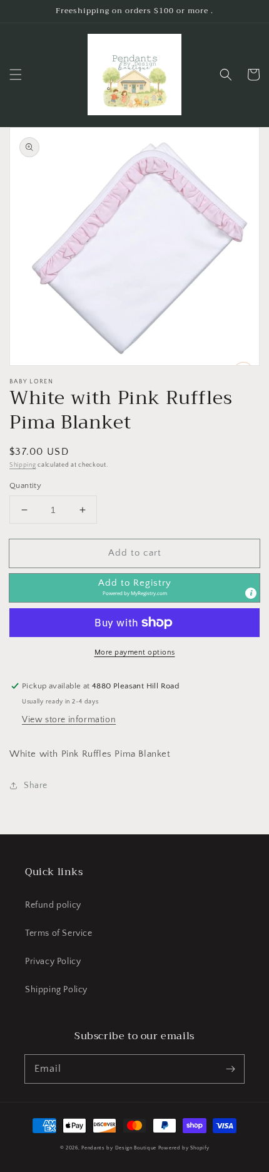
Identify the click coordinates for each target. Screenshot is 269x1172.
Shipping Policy (56, 990)
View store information (69, 720)
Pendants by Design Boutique (118, 1148)
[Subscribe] (230, 1068)
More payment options (134, 652)
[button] (15, 74)
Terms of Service (59, 933)
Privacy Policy (53, 962)
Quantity (25, 485)
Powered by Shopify (184, 1148)
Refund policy (53, 905)
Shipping (22, 465)
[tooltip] (250, 593)
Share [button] (36, 785)
